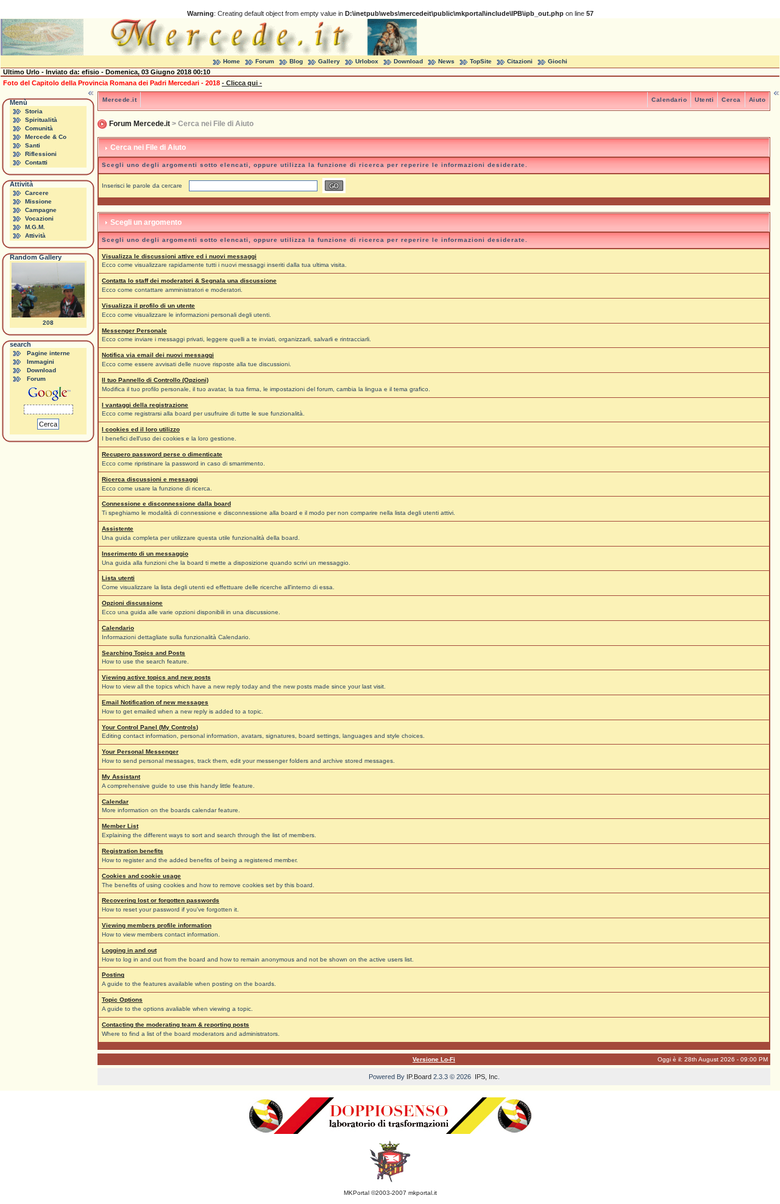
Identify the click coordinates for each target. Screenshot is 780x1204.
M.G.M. (35, 227)
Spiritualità (41, 119)
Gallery (329, 61)
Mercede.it (119, 99)
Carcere (37, 192)
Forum (264, 61)
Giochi (557, 61)
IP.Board (418, 1076)
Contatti (36, 162)
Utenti (704, 99)
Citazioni (520, 61)
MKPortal (356, 1192)
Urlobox (366, 61)
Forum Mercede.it (139, 123)
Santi (32, 145)
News (446, 61)
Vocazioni (39, 218)
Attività (35, 235)
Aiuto (757, 99)
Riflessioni (41, 153)
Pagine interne (48, 353)
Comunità (39, 128)
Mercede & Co (45, 136)
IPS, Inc (486, 1076)
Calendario (669, 99)
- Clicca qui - (242, 83)
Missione (38, 201)
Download (408, 61)
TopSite (481, 61)
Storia (34, 111)
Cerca (731, 99)
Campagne (41, 210)
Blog (296, 61)
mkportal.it (422, 1192)
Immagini (40, 361)
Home (231, 61)
